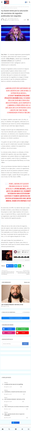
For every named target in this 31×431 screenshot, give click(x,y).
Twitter (15, 265)
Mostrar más (27, 282)
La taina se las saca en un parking (13, 384)
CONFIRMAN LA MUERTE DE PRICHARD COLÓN (15, 391)
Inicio (2, 6)
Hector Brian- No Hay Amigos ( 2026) (12, 262)
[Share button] (23, 265)
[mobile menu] (1, 2)
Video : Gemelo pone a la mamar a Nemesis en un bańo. (16, 406)
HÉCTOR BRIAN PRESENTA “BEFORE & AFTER (12, 304)
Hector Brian (3, 262)
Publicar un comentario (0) (15, 318)
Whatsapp (19, 265)
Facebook (11, 265)
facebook (10, 328)
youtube (23, 332)
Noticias (6, 6)
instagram (10, 332)
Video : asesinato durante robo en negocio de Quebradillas (14, 414)
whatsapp (23, 328)
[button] (29, 2)
